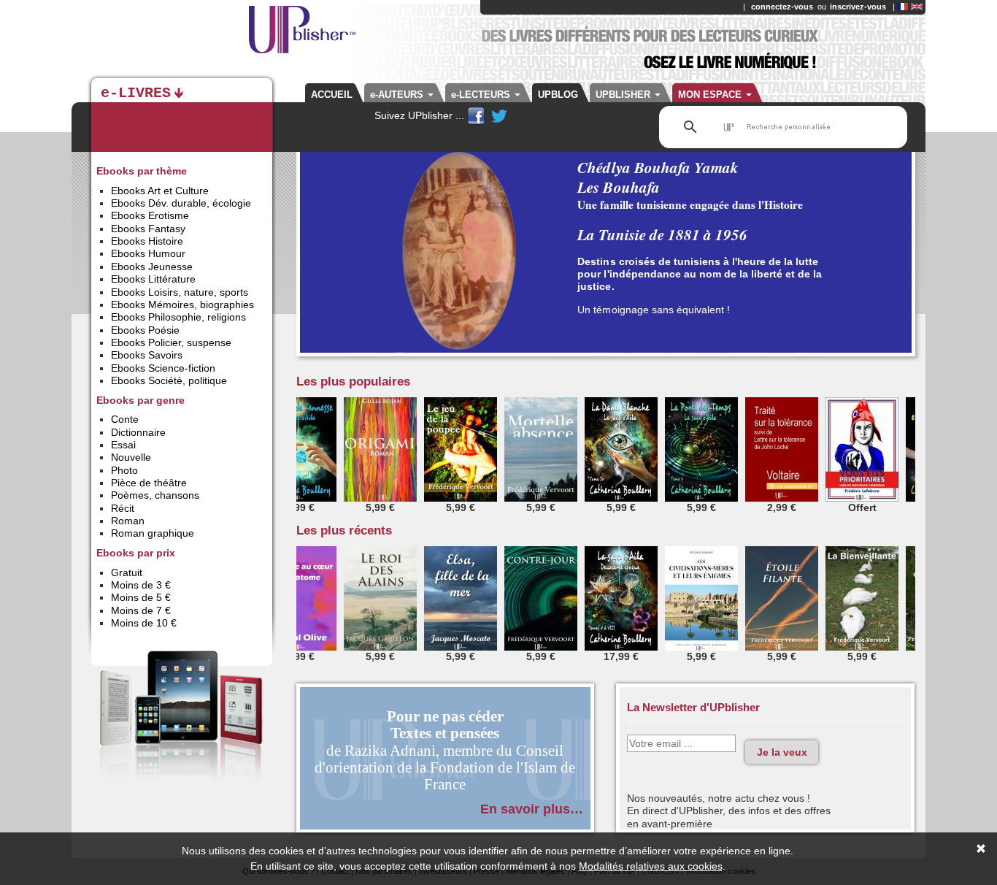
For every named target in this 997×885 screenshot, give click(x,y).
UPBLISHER (624, 94)
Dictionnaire (138, 432)
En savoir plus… (531, 808)
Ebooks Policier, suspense (171, 342)
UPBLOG (558, 94)
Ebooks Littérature (153, 279)
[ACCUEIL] (228, 36)
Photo (124, 470)
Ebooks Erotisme (150, 215)
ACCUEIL (332, 94)
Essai (123, 445)
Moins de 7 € (141, 610)
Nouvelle (131, 457)
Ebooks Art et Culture (160, 190)
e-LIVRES (136, 93)
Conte (125, 419)
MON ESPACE (711, 94)
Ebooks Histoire (147, 241)
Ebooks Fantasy (148, 228)
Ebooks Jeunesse (152, 266)
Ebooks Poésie (145, 330)
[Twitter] (499, 115)
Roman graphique (152, 533)
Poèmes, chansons (155, 495)
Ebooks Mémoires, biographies (182, 304)
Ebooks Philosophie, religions (178, 317)
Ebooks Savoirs (146, 355)
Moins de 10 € (144, 623)
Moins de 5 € (141, 597)
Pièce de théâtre (149, 483)
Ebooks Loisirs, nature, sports (179, 292)
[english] (916, 6)
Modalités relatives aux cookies (651, 866)
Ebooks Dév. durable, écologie (181, 203)
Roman (128, 520)
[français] (902, 6)
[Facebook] (477, 115)
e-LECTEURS (482, 94)
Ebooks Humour (148, 253)
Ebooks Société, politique (169, 380)
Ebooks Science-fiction (163, 368)
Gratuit (126, 572)
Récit (122, 508)
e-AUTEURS (398, 94)
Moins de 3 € (141, 585)
